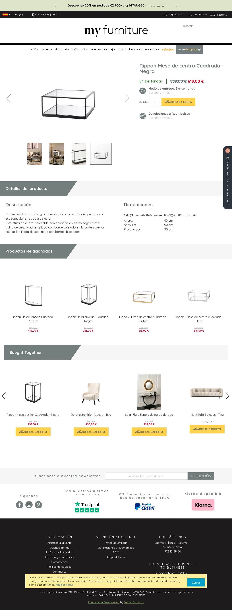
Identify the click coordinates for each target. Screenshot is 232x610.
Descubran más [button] (159, 92)
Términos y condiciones (59, 557)
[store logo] (116, 30)
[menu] (116, 49)
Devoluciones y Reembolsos (116, 547)
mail (54, 14)
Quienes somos (59, 547)
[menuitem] (34, 49)
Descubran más (159, 118)
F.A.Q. (116, 552)
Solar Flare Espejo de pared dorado (149, 414)
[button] (8, 98)
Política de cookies (59, 566)
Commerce (59, 571)
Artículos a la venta (59, 543)
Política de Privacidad (59, 552)
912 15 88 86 (42, 14)
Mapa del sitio (116, 557)
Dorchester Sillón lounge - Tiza (91, 414)
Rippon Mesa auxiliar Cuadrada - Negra (33, 414)
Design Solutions (134, 602)
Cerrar (196, 582)
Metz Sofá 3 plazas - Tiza (207, 414)
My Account (176, 14)
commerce (200, 14)
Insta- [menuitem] (187, 49)
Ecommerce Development (103, 602)
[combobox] (205, 26)
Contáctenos (59, 562)
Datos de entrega (116, 543)
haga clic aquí (64, 584)
